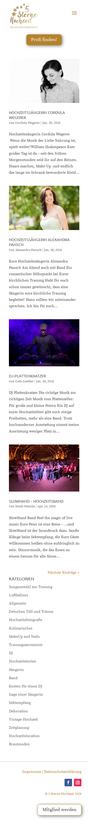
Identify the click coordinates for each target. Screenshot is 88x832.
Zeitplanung (19, 727)
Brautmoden (19, 744)
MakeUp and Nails (24, 636)
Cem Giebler (24, 381)
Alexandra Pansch (28, 250)
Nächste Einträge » (63, 572)
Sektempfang (20, 702)
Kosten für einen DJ (25, 686)
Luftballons (18, 595)
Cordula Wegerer (27, 123)
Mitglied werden (59, 810)
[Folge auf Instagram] (77, 782)
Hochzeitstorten (22, 661)
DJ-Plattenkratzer (27, 375)
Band (13, 678)
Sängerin (16, 669)
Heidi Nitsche (25, 506)
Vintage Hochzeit (23, 719)
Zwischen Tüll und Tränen (31, 611)
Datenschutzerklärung (62, 771)
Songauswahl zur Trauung (30, 587)
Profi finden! (44, 40)
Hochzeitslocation (24, 736)
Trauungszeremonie (25, 644)
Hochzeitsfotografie (25, 620)
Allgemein (17, 603)
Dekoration (18, 711)
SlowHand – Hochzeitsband (36, 501)
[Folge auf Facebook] (68, 782)
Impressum (31, 771)
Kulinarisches (20, 628)
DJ (11, 653)
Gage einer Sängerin (26, 694)
